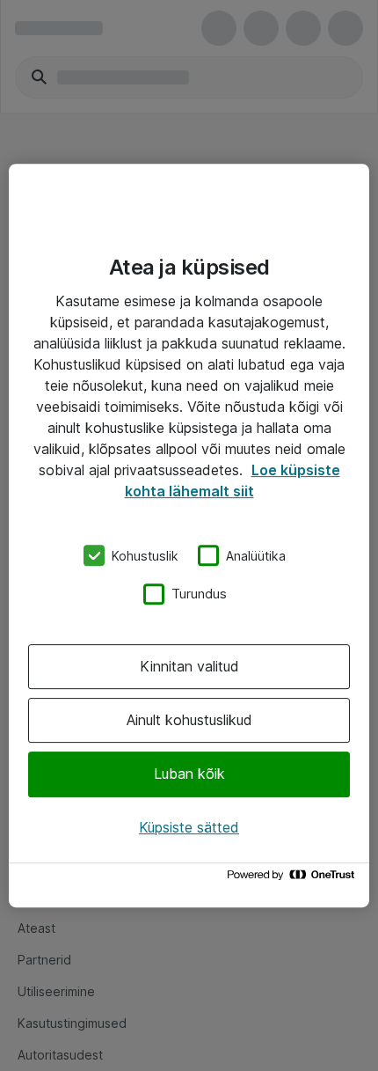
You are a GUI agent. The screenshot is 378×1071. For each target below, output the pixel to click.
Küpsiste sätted (189, 827)
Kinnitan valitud (189, 666)
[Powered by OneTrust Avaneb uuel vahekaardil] (293, 879)
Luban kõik (189, 774)
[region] (189, 536)
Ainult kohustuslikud (189, 720)
